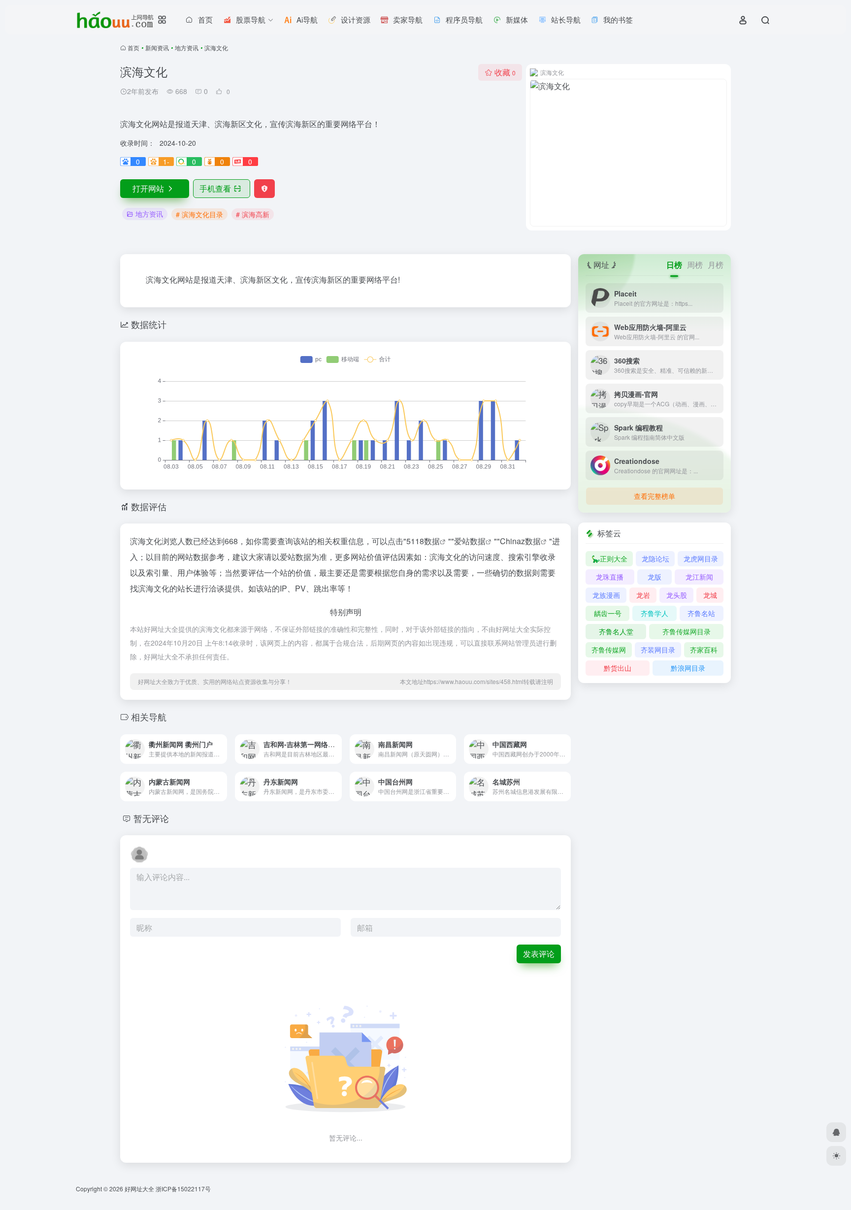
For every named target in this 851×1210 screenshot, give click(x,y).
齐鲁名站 (701, 613)
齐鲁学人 (654, 613)
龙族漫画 (606, 595)
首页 (133, 47)
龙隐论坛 (655, 558)
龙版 (654, 577)
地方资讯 (186, 47)
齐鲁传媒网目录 (686, 631)
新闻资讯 (157, 47)
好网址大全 (139, 1188)
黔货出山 (617, 668)
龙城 (710, 595)
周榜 (695, 264)
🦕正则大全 (609, 558)
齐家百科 (704, 649)
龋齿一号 (608, 613)
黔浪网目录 (688, 668)
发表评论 (539, 953)
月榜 (715, 264)
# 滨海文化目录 (199, 214)
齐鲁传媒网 (608, 649)
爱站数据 (470, 541)
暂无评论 (151, 818)
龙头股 (676, 595)
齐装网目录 (658, 649)
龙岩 (643, 595)
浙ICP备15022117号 (183, 1188)
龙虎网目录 (701, 558)
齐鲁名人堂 (616, 631)
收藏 (505, 72)
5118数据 (423, 541)
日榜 (674, 264)
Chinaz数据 (520, 541)
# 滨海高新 (252, 214)
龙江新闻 (699, 577)
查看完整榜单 (654, 496)
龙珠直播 (609, 577)
